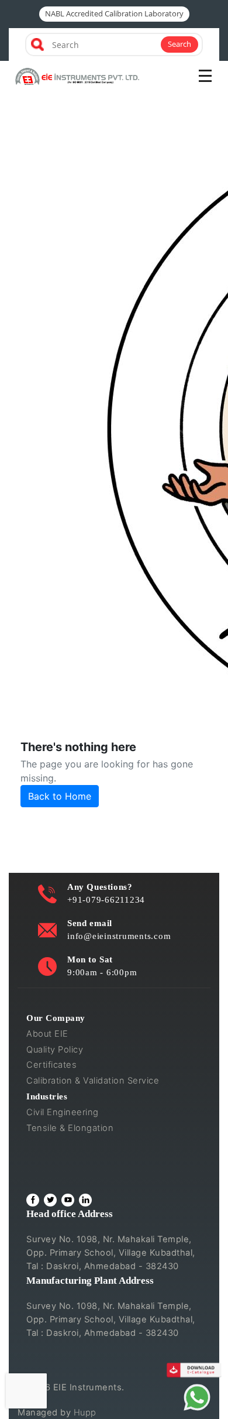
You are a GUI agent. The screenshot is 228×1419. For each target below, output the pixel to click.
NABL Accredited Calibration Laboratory (114, 13)
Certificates (51, 1065)
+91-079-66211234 (106, 899)
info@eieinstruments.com (119, 936)
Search (179, 44)
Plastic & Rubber (60, 1159)
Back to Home (59, 796)
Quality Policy (54, 1049)
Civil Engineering (62, 1112)
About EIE (47, 1034)
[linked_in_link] (85, 1200)
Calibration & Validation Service (92, 1080)
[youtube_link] (67, 1200)
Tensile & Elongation (69, 1128)
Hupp (85, 1412)
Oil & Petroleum (59, 1144)
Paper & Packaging (66, 1175)
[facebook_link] (32, 1200)
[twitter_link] (50, 1200)
